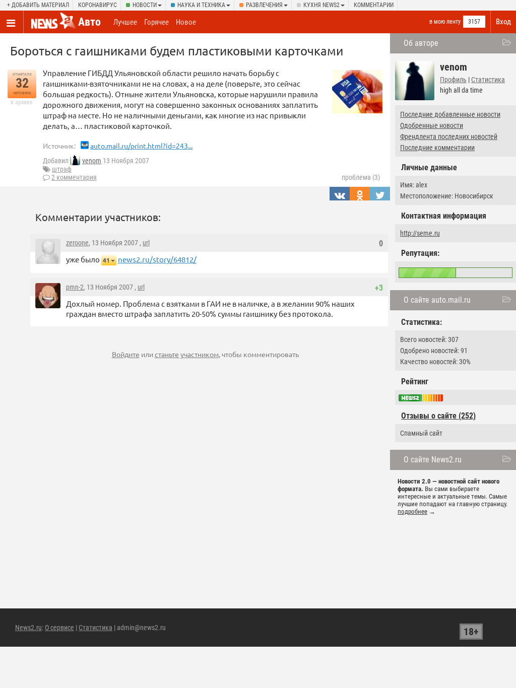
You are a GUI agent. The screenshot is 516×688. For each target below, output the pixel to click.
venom (91, 161)
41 (106, 260)
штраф (62, 169)
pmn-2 (75, 287)
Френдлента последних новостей (448, 136)
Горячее (156, 22)
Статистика (488, 80)
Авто (89, 22)
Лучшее (125, 22)
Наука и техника (201, 5)
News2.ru (28, 628)
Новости (145, 5)
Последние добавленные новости (450, 114)
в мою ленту (445, 21)
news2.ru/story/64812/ (157, 259)
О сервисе (59, 628)
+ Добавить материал (38, 5)
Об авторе (421, 43)
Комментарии (374, 5)
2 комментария (74, 177)
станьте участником (187, 354)
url (146, 243)
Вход (503, 21)
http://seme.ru (420, 233)
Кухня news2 (321, 5)
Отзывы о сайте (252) (438, 416)
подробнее (412, 511)
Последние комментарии (437, 148)
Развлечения (264, 5)
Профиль (453, 80)
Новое (186, 22)
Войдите (126, 354)
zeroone (77, 243)
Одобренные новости (431, 125)
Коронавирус (97, 5)
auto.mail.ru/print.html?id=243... (141, 145)
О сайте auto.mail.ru (437, 300)
